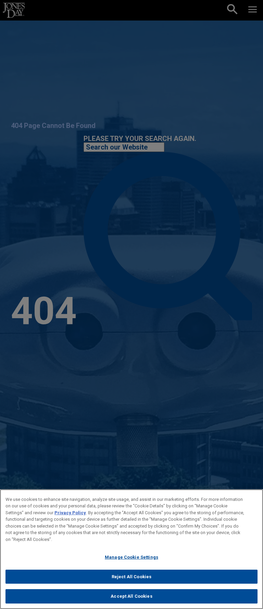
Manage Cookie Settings (131, 557)
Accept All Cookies (131, 596)
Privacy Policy (70, 512)
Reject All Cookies (131, 576)
